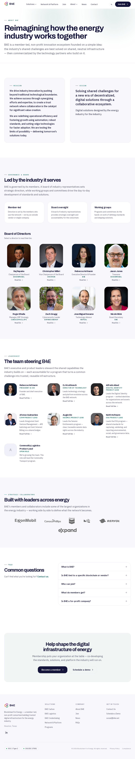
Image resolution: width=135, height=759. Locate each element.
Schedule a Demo (113, 713)
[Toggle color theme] (111, 4)
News (84, 4)
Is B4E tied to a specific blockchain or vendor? (85, 575)
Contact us (42, 576)
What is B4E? (67, 566)
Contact (94, 4)
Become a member (51, 669)
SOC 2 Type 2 (13, 748)
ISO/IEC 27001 (31, 748)
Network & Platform (49, 4)
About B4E (80, 709)
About (72, 4)
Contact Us (111, 709)
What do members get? (73, 592)
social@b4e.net (112, 718)
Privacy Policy (115, 748)
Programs (49, 727)
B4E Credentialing (52, 718)
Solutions (30, 4)
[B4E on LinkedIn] (6, 732)
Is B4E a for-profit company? (76, 601)
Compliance (126, 748)
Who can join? (68, 584)
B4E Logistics (50, 713)
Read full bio (25, 398)
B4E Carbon (49, 709)
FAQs (78, 722)
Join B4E (121, 4)
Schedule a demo (81, 669)
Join (64, 4)
